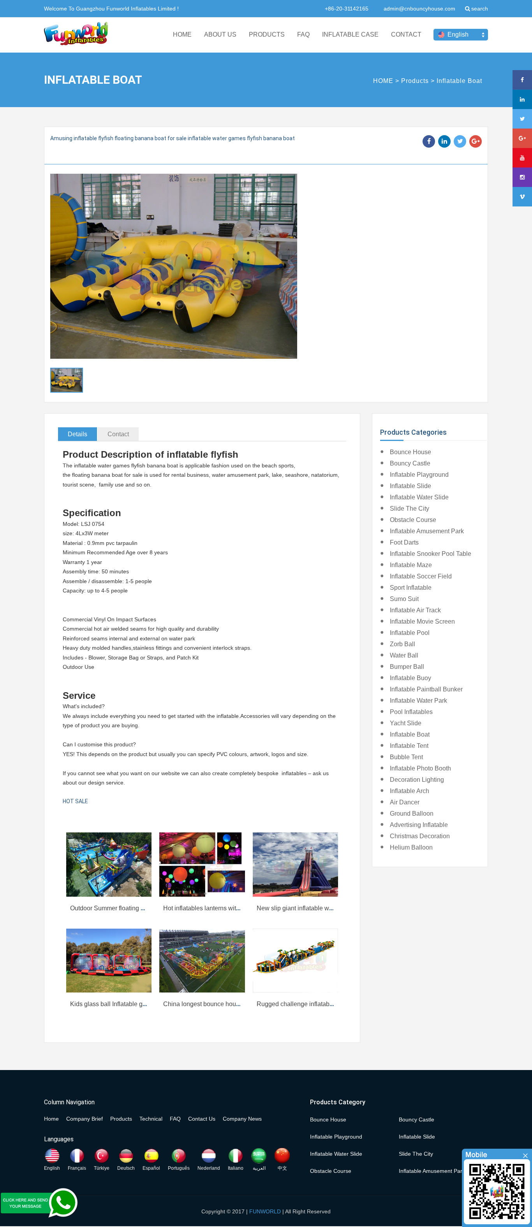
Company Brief (84, 1119)
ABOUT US (220, 34)
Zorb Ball (402, 644)
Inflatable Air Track (415, 610)
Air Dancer (404, 802)
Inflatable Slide (410, 486)
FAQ (303, 34)
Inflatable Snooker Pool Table (430, 553)
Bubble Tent (406, 757)
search (479, 8)
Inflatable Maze (411, 565)
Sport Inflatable (411, 587)
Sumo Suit (404, 599)
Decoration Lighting (417, 779)
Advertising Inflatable (419, 825)
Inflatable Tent (409, 745)
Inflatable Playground (419, 474)
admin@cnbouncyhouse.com (419, 8)
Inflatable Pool (410, 632)
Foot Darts (404, 542)
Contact (118, 434)
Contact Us (201, 1119)
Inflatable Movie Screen (422, 621)
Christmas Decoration (420, 836)
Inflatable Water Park (418, 700)
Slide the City (409, 508)
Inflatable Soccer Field (421, 576)
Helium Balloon (411, 847)
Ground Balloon (411, 813)
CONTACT (406, 34)
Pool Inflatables (411, 712)
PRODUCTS (267, 34)
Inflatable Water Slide (419, 497)
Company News (242, 1119)
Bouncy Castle (410, 463)
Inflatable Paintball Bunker (426, 689)
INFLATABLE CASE (350, 34)
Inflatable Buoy (410, 678)
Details (77, 434)
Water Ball (404, 655)
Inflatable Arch (409, 791)
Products (415, 81)
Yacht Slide (405, 723)
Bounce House (410, 452)
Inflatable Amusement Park (427, 531)
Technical (150, 1119)
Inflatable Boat (459, 81)
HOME (182, 34)
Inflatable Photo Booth (420, 768)
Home (51, 1119)
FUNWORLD (265, 1211)
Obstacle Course (413, 520)
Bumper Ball (407, 666)
